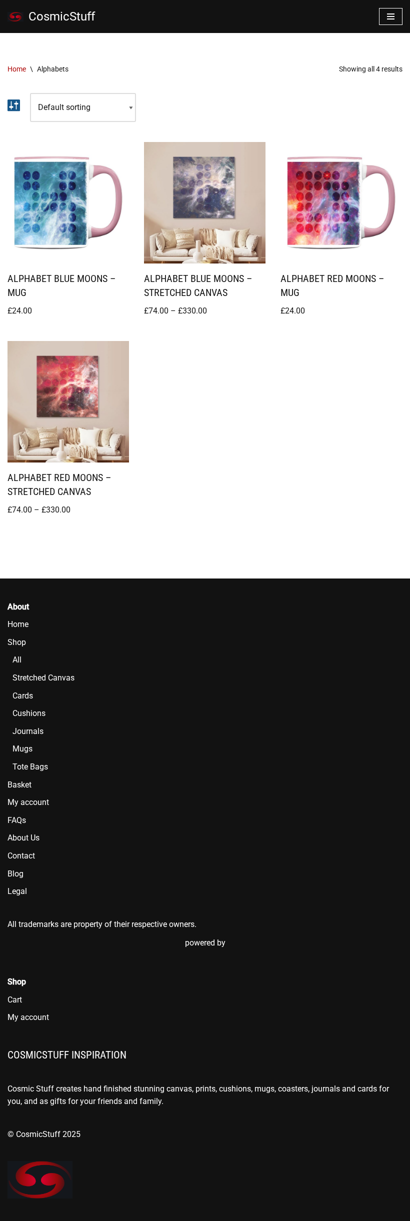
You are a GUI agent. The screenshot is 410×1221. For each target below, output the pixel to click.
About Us (24, 837)
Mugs (22, 749)
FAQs (17, 820)
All (17, 659)
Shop (17, 642)
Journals (28, 731)
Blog (16, 873)
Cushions (29, 713)
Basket (20, 785)
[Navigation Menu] (390, 16)
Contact (21, 855)
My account (28, 802)
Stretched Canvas (43, 677)
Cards (22, 695)
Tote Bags (30, 767)
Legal (17, 891)
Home (17, 69)
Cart (15, 999)
